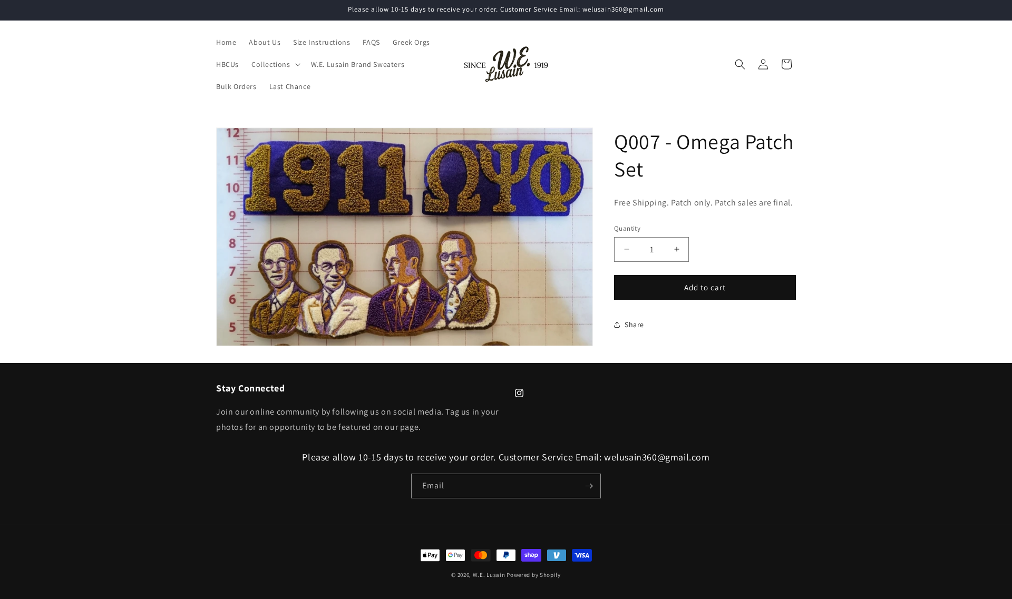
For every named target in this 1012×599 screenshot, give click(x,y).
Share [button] (634, 324)
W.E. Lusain (490, 574)
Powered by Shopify (534, 574)
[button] (275, 64)
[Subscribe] (588, 486)
